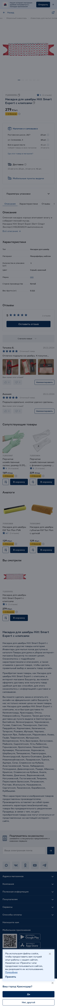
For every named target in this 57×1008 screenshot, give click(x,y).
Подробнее (11, 972)
